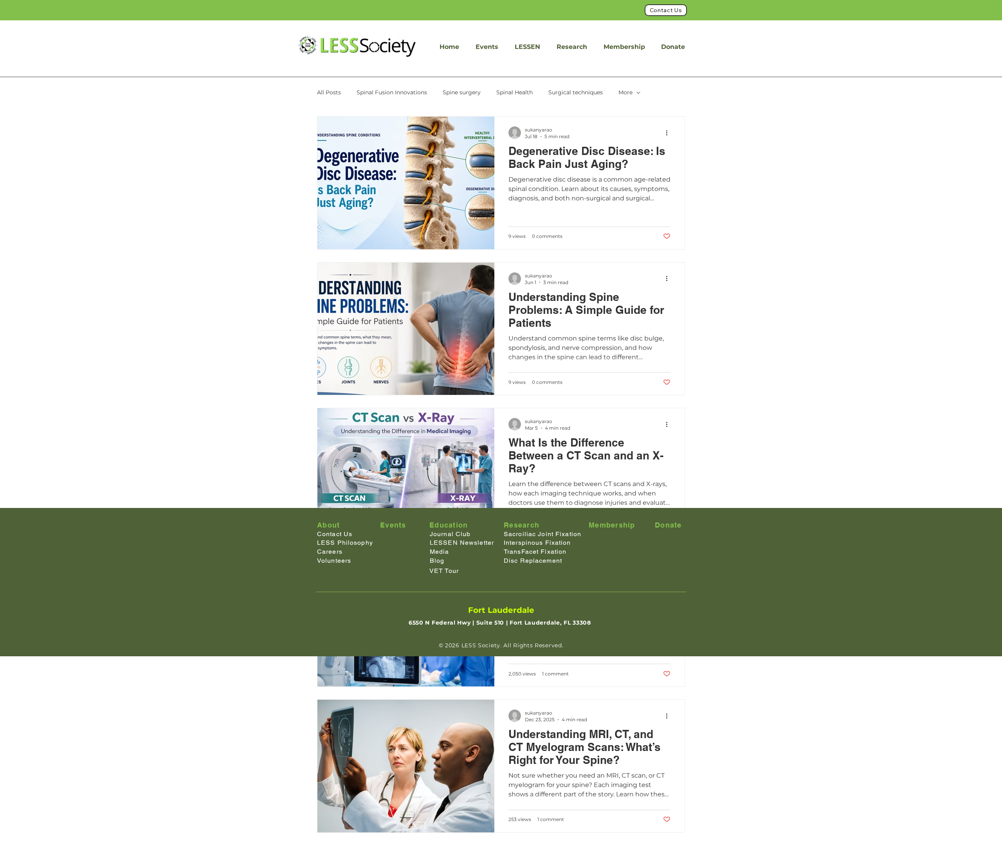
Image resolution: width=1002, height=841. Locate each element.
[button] (527, 47)
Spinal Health (514, 92)
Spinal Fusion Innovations (392, 92)
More (625, 92)
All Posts (329, 92)
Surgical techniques (575, 92)
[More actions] (669, 132)
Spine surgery (462, 92)
